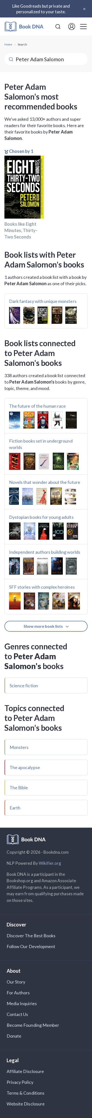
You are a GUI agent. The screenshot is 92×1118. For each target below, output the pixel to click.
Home (8, 44)
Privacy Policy (20, 1082)
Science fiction (24, 685)
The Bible (19, 787)
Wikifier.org (50, 863)
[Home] (24, 26)
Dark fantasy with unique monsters (43, 301)
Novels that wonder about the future (44, 482)
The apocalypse (25, 767)
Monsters (19, 747)
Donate (14, 1036)
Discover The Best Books (31, 935)
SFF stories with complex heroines (42, 587)
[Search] (58, 26)
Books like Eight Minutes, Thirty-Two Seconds (20, 230)
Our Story (16, 981)
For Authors (18, 992)
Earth (15, 807)
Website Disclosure (26, 1103)
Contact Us (17, 1014)
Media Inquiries (22, 1003)
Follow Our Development (31, 946)
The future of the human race (37, 406)
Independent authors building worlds (44, 552)
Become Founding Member (33, 1025)
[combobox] (58, 26)
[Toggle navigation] (83, 26)
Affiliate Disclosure (25, 1071)
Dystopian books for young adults (41, 517)
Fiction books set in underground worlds (41, 444)
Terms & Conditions (25, 1093)
